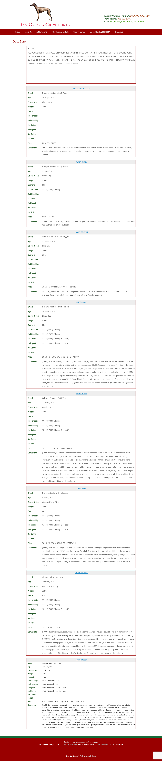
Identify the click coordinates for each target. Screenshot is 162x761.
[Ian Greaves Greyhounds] (44, 14)
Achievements (42, 32)
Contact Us (119, 32)
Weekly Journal (79, 32)
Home (17, 32)
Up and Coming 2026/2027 (100, 32)
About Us (28, 32)
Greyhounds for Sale (60, 32)
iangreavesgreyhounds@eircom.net (127, 21)
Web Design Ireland (88, 756)
